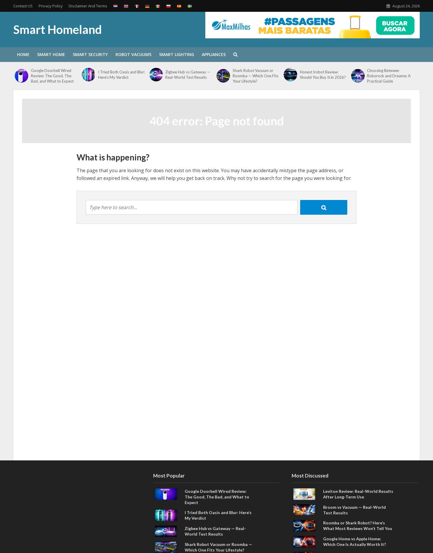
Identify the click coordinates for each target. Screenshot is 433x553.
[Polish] (168, 6)
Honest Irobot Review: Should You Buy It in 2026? (323, 75)
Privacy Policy (51, 6)
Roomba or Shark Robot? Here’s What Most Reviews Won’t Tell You (357, 525)
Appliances (214, 54)
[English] (126, 6)
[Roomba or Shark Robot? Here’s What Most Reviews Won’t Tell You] (304, 525)
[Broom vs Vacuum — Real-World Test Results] (304, 509)
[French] (136, 6)
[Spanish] (179, 6)
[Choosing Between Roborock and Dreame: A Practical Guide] (357, 76)
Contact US (23, 6)
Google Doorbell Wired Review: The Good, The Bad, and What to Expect (52, 75)
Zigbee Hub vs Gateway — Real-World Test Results (187, 75)
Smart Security (90, 54)
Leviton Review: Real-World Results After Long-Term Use (358, 494)
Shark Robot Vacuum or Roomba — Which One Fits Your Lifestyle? (255, 75)
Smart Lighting (176, 54)
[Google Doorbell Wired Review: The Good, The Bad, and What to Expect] (21, 76)
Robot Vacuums (133, 54)
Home (23, 54)
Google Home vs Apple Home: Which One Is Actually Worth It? (354, 541)
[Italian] (158, 6)
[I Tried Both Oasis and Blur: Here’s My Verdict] (88, 74)
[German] (147, 6)
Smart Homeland (57, 29)
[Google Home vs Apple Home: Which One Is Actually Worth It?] (304, 541)
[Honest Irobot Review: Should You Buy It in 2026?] (290, 74)
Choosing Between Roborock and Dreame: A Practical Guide (389, 75)
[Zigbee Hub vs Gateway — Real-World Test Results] (156, 74)
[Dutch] (115, 6)
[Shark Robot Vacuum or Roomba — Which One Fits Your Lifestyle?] (223, 76)
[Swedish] (189, 6)
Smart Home (51, 54)
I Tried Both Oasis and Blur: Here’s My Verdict (121, 75)
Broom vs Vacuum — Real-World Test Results (354, 510)
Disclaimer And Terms (88, 6)
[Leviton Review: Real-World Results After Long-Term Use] (304, 493)
